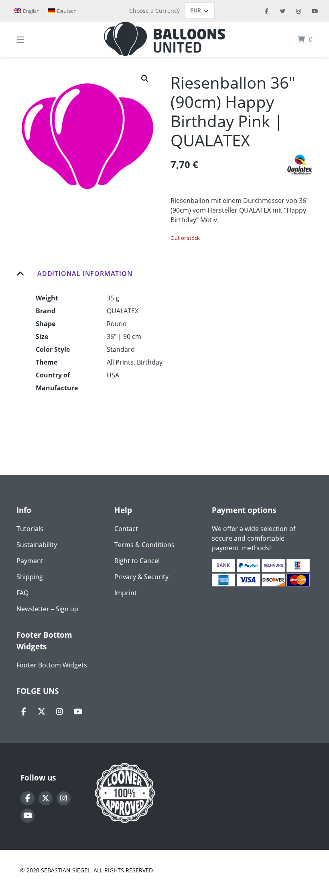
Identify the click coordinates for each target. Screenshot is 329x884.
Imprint (125, 592)
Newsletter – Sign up (47, 608)
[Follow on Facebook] (23, 712)
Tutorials (29, 528)
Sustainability (36, 544)
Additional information (85, 273)
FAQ (22, 592)
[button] (145, 78)
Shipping (29, 576)
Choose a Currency (154, 10)
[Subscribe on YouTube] (78, 712)
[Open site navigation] (34, 39)
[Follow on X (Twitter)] (42, 712)
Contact (126, 528)
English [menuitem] (31, 10)
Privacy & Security (141, 576)
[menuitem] (27, 11)
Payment (29, 560)
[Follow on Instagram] (60, 712)
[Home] (164, 39)
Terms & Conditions (144, 544)
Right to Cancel (137, 560)
